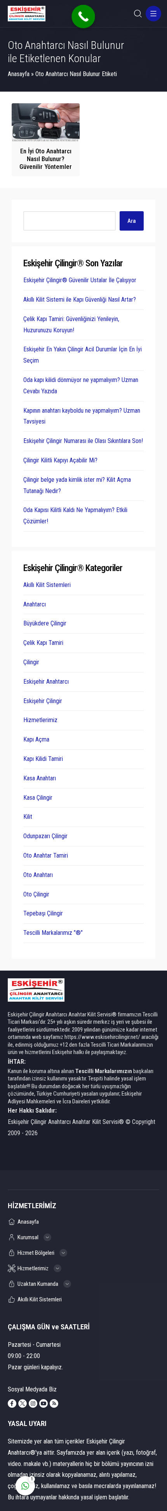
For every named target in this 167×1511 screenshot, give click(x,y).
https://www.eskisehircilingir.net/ (102, 1036)
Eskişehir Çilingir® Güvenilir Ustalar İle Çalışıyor (79, 280)
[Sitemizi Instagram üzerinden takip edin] (33, 1403)
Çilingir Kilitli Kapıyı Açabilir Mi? (60, 460)
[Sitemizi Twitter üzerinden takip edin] (22, 1403)
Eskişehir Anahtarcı (46, 681)
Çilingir (31, 662)
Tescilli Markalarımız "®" (53, 932)
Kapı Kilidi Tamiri (43, 758)
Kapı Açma (36, 739)
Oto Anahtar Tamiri (45, 855)
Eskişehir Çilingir (42, 701)
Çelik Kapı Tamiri (43, 642)
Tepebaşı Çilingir (43, 913)
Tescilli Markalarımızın (103, 1071)
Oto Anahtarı (38, 875)
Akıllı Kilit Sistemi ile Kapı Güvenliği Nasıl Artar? (79, 299)
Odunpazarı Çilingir (45, 836)
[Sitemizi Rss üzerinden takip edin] (54, 1403)
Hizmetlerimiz (40, 720)
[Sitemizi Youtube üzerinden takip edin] (43, 1403)
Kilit (27, 816)
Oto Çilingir (36, 894)
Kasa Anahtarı (39, 778)
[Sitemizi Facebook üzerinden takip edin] (12, 1403)
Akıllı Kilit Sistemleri (47, 585)
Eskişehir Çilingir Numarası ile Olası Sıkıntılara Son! (83, 441)
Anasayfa (19, 74)
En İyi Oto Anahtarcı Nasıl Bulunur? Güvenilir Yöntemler (45, 158)
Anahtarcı (34, 604)
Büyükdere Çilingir (44, 623)
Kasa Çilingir (37, 797)
